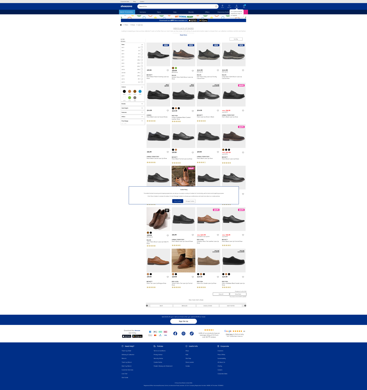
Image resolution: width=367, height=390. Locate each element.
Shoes (133, 25)
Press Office (221, 354)
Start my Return (127, 366)
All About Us (221, 362)
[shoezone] (126, 6)
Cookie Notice (158, 362)
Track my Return (127, 362)
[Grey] (135, 97)
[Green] (129, 97)
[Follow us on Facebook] (175, 333)
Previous (147, 306)
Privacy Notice (158, 354)
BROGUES (184, 305)
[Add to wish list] (167, 70)
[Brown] (135, 91)
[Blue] (140, 91)
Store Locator (190, 362)
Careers (220, 370)
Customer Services (127, 370)
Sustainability (222, 358)
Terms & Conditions (160, 351)
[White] (124, 97)
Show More (238, 294)
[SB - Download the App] (183, 20)
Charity (220, 366)
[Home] (121, 25)
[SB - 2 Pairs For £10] (183, 16)
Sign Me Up (183, 321)
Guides (188, 366)
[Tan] (129, 91)
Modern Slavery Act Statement (163, 366)
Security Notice (158, 358)
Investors (220, 351)
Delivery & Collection (128, 354)
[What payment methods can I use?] (158, 333)
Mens (126, 25)
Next (245, 306)
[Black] (124, 91)
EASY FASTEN (231, 305)
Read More (183, 35)
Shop (187, 351)
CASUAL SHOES (207, 305)
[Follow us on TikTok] (192, 333)
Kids (187, 354)
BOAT (161, 305)
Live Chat (124, 374)
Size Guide (125, 377)
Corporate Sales (222, 374)
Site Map (188, 358)
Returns (124, 358)
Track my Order (126, 351)
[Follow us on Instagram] (183, 333)
